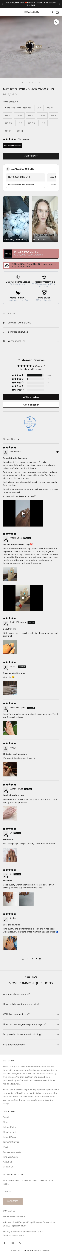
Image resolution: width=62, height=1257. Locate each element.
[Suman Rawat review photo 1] (10, 813)
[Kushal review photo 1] (10, 943)
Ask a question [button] (31, 404)
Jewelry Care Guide (12, 1152)
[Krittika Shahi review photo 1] (10, 574)
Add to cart (31, 156)
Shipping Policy (10, 1132)
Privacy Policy (9, 1127)
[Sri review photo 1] (10, 854)
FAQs (5, 1146)
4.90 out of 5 (39, 366)
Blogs (5, 1122)
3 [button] (32, 958)
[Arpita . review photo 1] (10, 688)
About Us (7, 1161)
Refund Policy (9, 1137)
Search (6, 1117)
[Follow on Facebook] (4, 1243)
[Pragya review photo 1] (10, 769)
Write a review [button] (31, 397)
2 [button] (27, 958)
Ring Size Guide (10, 1156)
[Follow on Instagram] (12, 1243)
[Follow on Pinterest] (20, 1243)
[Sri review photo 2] (26, 899)
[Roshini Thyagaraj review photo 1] (10, 647)
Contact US (8, 1166)
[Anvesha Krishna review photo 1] (10, 728)
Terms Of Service (11, 1141)
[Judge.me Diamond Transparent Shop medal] (30, 422)
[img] (9, 447)
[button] (10, 139)
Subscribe (12, 1201)
